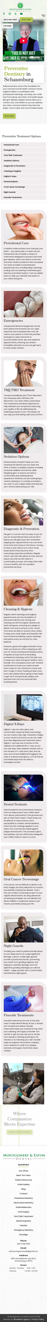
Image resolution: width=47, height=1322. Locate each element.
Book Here (26, 20)
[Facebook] (4, 14)
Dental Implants (23, 1221)
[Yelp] (15, 14)
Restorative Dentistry (23, 1202)
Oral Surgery (23, 1212)
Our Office (23, 1171)
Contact (23, 1193)
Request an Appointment (19, 1132)
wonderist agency (22, 1319)
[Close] (42, 15)
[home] (20, 7)
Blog (23, 1189)
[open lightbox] (23, 1083)
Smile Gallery (24, 1184)
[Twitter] (21, 14)
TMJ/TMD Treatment (23, 1216)
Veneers (23, 1225)
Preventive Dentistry (23, 1198)
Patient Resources (23, 1180)
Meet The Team (23, 1175)
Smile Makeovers (23, 1207)
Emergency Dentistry (23, 1230)
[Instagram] (10, 14)
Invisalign (23, 1234)
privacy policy (38, 1319)
